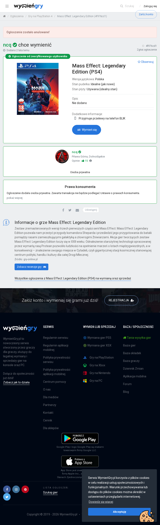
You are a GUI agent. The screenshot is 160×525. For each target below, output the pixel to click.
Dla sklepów (51, 428)
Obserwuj (147, 61)
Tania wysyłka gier (139, 337)
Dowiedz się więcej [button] (101, 501)
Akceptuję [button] (119, 511)
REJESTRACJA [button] (119, 300)
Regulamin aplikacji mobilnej (55, 347)
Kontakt (48, 412)
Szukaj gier (50, 492)
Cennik (47, 420)
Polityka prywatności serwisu (56, 360)
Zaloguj (150, 6)
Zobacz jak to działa (16, 382)
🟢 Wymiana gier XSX (97, 345)
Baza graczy (131, 361)
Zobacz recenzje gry (29, 266)
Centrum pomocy (54, 381)
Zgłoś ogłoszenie (147, 49)
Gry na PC (96, 380)
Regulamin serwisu (55, 337)
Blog (126, 391)
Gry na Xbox (97, 365)
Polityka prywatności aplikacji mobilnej (56, 372)
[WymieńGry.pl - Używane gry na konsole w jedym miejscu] (20, 330)
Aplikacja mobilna (134, 376)
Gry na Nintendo (100, 373)
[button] (63, 210)
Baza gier (129, 345)
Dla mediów (51, 397)
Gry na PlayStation (102, 357)
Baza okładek (132, 353)
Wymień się (89, 129)
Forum (127, 384)
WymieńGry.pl (68, 514)
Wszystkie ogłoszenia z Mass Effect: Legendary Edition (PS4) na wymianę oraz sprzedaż (73, 278)
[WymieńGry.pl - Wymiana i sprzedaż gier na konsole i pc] (28, 5)
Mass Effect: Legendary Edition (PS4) (99, 69)
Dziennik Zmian (133, 368)
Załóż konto (146, 14)
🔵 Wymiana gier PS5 (97, 337)
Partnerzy (49, 405)
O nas (47, 389)
